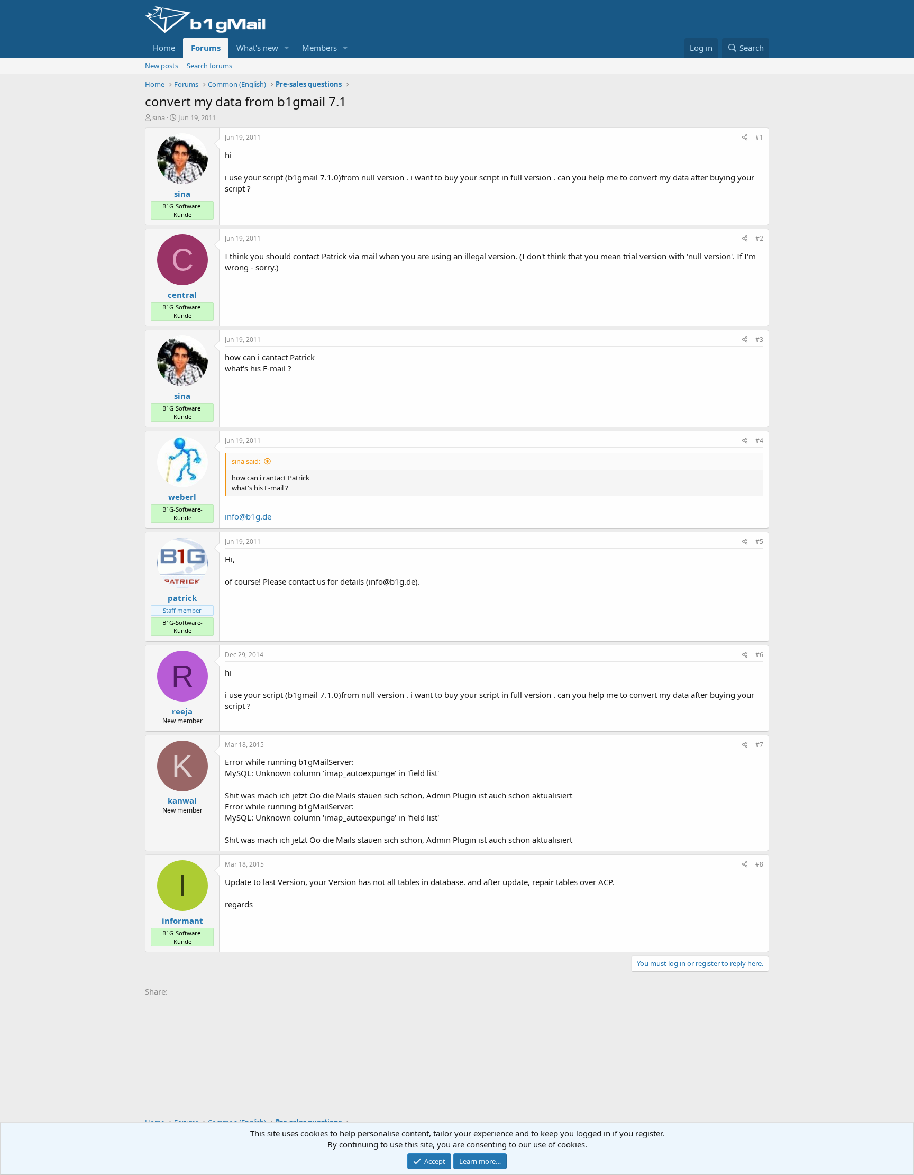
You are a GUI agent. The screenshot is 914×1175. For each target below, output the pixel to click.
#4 (759, 440)
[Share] (745, 138)
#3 (759, 339)
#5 (759, 541)
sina (158, 117)
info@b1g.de (248, 516)
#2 (759, 238)
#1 (759, 137)
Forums (206, 47)
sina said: (246, 461)
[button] (286, 48)
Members (319, 47)
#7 (759, 744)
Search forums (209, 65)
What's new (257, 47)
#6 (759, 654)
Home (164, 47)
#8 (759, 864)
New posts (161, 65)
